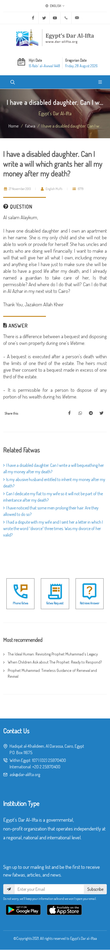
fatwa (30, 126)
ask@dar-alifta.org (25, 774)
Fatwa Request (55, 603)
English (55, 6)
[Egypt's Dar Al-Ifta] (55, 37)
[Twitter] (44, 18)
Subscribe (95, 889)
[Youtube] (55, 18)
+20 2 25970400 (46, 766)
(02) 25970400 (53, 760)
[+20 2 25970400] (66, 18)
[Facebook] (33, 18)
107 (35, 760)
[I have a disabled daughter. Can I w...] (69, 413)
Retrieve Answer (89, 603)
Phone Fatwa (20, 603)
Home (14, 126)
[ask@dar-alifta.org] (77, 18)
